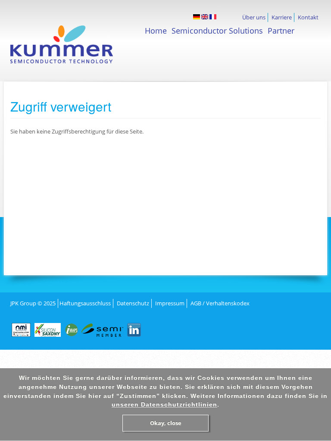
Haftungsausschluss (85, 303)
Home (156, 30)
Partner (281, 30)
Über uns (253, 17)
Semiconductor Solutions (217, 30)
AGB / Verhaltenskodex (220, 303)
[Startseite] (77, 48)
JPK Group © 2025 (33, 303)
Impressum (169, 303)
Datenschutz (133, 303)
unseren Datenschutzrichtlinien (164, 404)
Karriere (282, 17)
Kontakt (308, 17)
